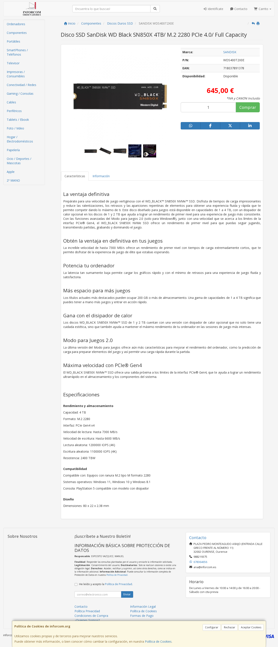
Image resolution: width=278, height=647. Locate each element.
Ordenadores (16, 24)
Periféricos (14, 111)
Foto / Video (15, 128)
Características (75, 176)
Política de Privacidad (116, 574)
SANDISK (229, 52)
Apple (11, 172)
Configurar (211, 627)
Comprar (247, 107)
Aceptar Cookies (251, 627)
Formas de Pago (142, 616)
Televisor (13, 63)
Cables (11, 102)
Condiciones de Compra (91, 616)
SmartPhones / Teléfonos (17, 52)
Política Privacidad (87, 611)
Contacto (240, 9)
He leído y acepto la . (106, 584)
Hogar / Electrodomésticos (20, 139)
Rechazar (229, 627)
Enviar (127, 594)
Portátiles (13, 41)
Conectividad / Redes (21, 85)
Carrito (263, 9)
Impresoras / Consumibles (16, 74)
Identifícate (215, 9)
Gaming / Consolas (20, 93)
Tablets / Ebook (18, 119)
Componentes (17, 33)
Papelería (13, 150)
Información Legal (143, 606)
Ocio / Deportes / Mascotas (19, 161)
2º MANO (13, 180)
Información (101, 176)
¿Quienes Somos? (87, 620)
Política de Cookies (158, 641)
